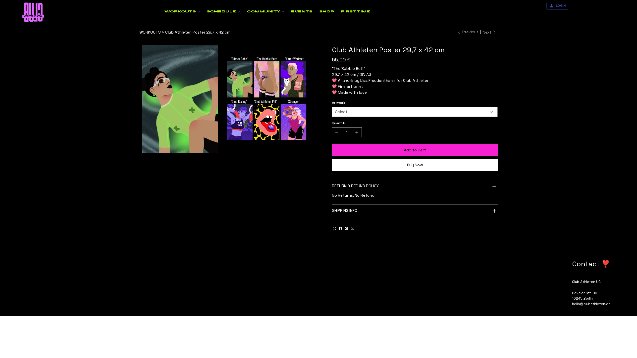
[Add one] (357, 132)
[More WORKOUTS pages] (198, 11)
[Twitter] (352, 228)
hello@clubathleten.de (591, 304)
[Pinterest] (346, 228)
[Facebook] (340, 228)
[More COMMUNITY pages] (283, 11)
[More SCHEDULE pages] (238, 11)
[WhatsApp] (334, 228)
